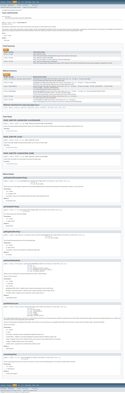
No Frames (25, 5)
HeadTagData (12, 91)
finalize (17, 107)
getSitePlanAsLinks (39, 86)
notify (37, 107)
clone (5, 107)
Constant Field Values (11, 131)
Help (37, 2)
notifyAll (43, 107)
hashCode (30, 107)
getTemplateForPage (39, 96)
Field (11, 7)
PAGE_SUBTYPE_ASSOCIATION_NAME (43, 57)
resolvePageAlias (38, 99)
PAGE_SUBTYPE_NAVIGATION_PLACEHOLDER (45, 61)
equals (11, 107)
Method (19, 7)
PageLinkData (13, 86)
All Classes (35, 5)
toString (50, 107)
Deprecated (28, 2)
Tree (22, 2)
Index (33, 2)
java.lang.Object (6, 16)
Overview (3, 2)
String (11, 54)
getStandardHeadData (39, 91)
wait (55, 107)
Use (19, 2)
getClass (23, 107)
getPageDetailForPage (40, 79)
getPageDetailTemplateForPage (42, 82)
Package (9, 2)
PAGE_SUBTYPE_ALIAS (39, 54)
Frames (19, 5)
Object (10, 24)
